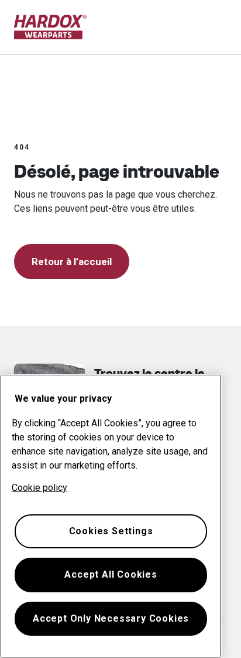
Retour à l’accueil (72, 261)
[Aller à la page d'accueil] (50, 27)
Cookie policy (39, 487)
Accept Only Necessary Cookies (111, 618)
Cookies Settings (111, 531)
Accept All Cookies (110, 574)
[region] (111, 516)
